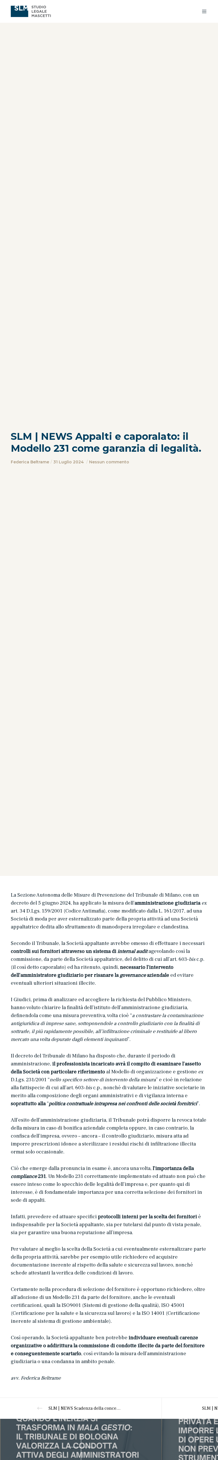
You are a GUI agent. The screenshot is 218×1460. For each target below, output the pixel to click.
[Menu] (202, 11)
